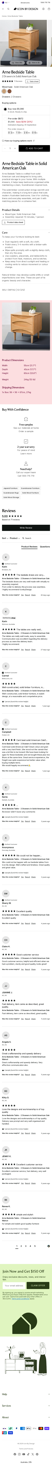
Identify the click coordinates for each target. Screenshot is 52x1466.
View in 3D (36, 63)
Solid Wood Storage (11, 497)
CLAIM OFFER (38, 1285)
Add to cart (36, 148)
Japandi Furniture (10, 488)
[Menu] (3, 9)
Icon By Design (29, 1444)
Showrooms (25, 3)
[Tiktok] (28, 1454)
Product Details (11, 209)
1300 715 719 (45, 2)
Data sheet (34, 81)
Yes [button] (22, 595)
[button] (12, 81)
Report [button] (27, 595)
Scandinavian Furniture (30, 488)
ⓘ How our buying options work (17, 140)
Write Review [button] (26, 528)
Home (4, 16)
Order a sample (26, 431)
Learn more (26, 453)
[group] (26, 516)
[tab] (29, 547)
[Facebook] (14, 1454)
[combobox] (6, 2)
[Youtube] (23, 1454)
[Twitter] (32, 1454)
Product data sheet (15, 222)
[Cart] (49, 9)
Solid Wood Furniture (30, 493)
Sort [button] (4, 538)
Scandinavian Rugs (11, 493)
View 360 (18, 63)
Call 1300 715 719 (26, 476)
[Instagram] (19, 1454)
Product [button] (14, 538)
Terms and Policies (26, 1449)
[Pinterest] (37, 1454)
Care (4, 232)
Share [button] (33, 595)
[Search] (8, 9)
